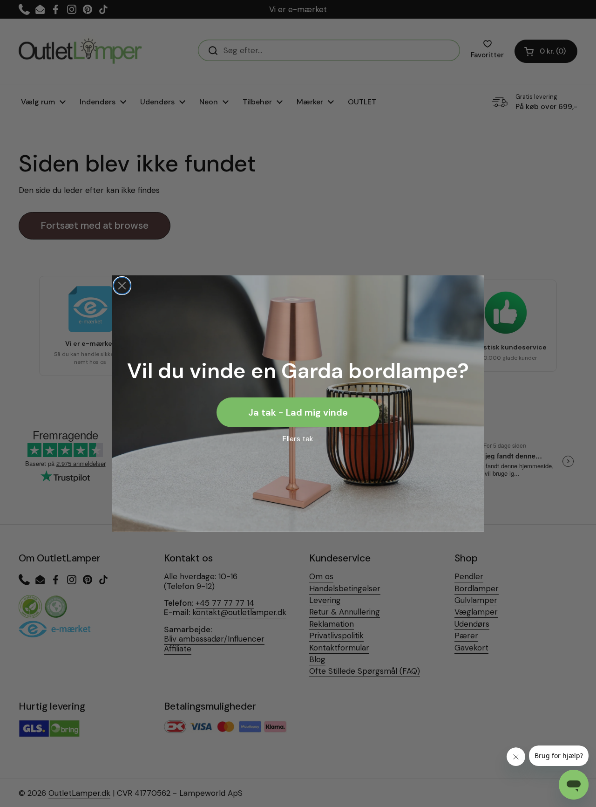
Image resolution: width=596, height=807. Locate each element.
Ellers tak (298, 439)
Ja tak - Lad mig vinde (298, 412)
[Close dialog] (122, 285)
